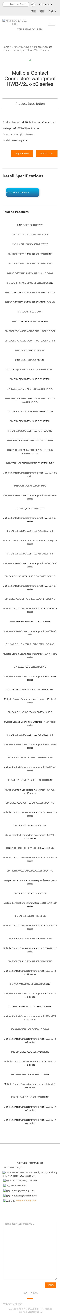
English (52, 11)
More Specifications (17, 192)
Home (5, 46)
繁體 (33, 11)
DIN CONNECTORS (22, 46)
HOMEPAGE (45, 4)
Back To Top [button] (30, 1293)
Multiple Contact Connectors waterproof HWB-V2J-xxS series (27, 48)
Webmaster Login (12, 1304)
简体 (42, 11)
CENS (39, 1311)
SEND (50, 1285)
